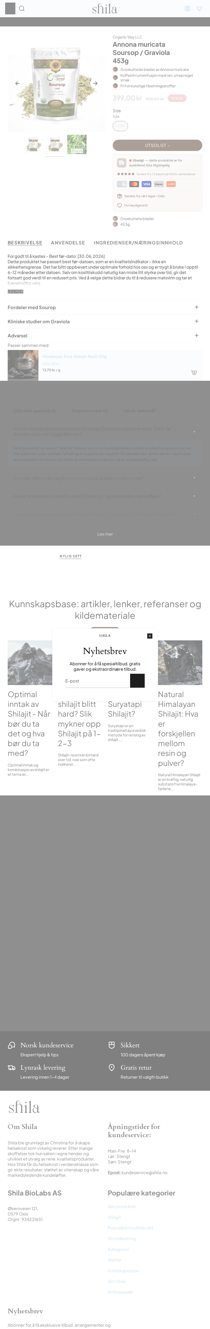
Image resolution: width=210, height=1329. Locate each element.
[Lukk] (149, 636)
